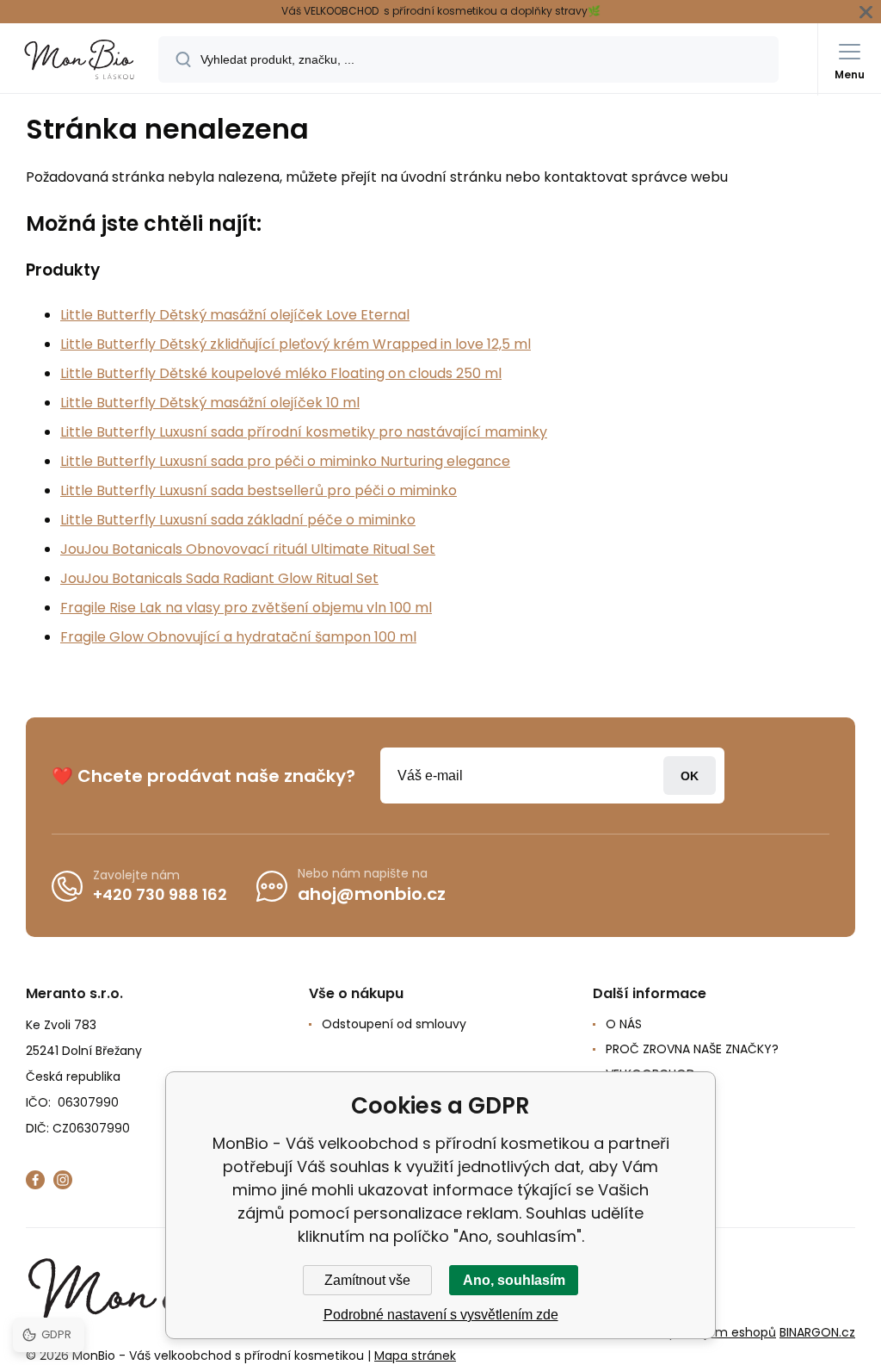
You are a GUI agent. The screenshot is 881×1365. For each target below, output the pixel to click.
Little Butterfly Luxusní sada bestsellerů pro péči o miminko (258, 490)
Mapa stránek (415, 1355)
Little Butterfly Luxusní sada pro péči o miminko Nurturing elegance (285, 461)
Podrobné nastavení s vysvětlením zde (440, 1314)
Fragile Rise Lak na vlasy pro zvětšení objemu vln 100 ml (246, 607)
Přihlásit (689, 775)
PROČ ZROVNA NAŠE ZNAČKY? (692, 1049)
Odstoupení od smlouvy (394, 1024)
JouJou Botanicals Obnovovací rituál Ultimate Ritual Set (247, 549)
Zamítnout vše (367, 1280)
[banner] (80, 59)
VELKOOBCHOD (650, 1074)
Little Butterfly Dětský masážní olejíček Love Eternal (235, 315)
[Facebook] (35, 1179)
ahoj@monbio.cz (372, 894)
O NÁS (624, 1024)
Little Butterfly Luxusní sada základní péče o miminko (238, 520)
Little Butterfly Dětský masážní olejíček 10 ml (210, 403)
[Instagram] (62, 1179)
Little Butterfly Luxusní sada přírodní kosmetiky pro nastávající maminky (303, 432)
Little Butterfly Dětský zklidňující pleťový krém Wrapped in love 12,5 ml (295, 344)
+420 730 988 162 (160, 894)
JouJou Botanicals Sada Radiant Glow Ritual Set (219, 578)
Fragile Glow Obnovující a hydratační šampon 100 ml (238, 637)
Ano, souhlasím (514, 1280)
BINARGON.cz (817, 1332)
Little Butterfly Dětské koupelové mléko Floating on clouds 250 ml (281, 373)
